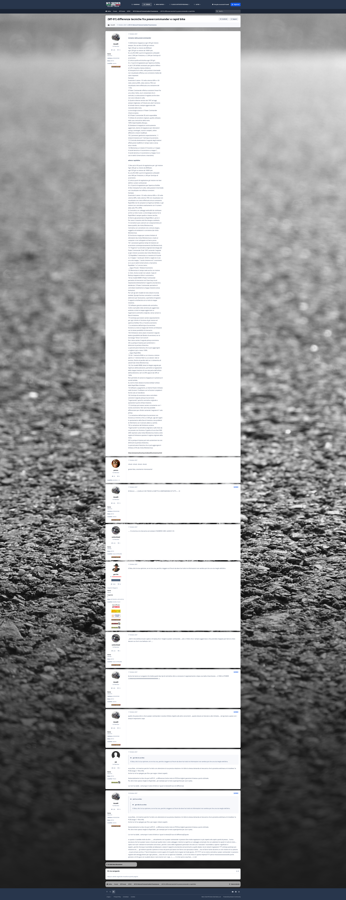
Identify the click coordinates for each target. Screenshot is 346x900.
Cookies (133, 897)
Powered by (232, 897)
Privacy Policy (117, 897)
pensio (116, 470)
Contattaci (126, 897)
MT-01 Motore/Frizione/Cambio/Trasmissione (142, 25)
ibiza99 (113, 25)
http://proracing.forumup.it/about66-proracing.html (145, 453)
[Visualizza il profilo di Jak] (116, 755)
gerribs (115, 574)
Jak (116, 762)
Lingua (109, 897)
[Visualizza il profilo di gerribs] (116, 567)
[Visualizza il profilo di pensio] (116, 463)
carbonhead (116, 537)
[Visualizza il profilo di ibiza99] (109, 25)
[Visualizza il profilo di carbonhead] (116, 530)
